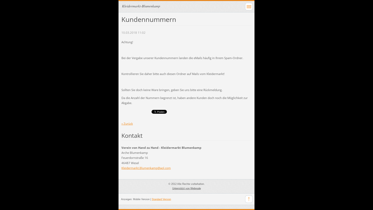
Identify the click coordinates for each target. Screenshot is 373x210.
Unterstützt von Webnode (186, 188)
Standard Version (161, 199)
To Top (249, 199)
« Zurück (127, 124)
